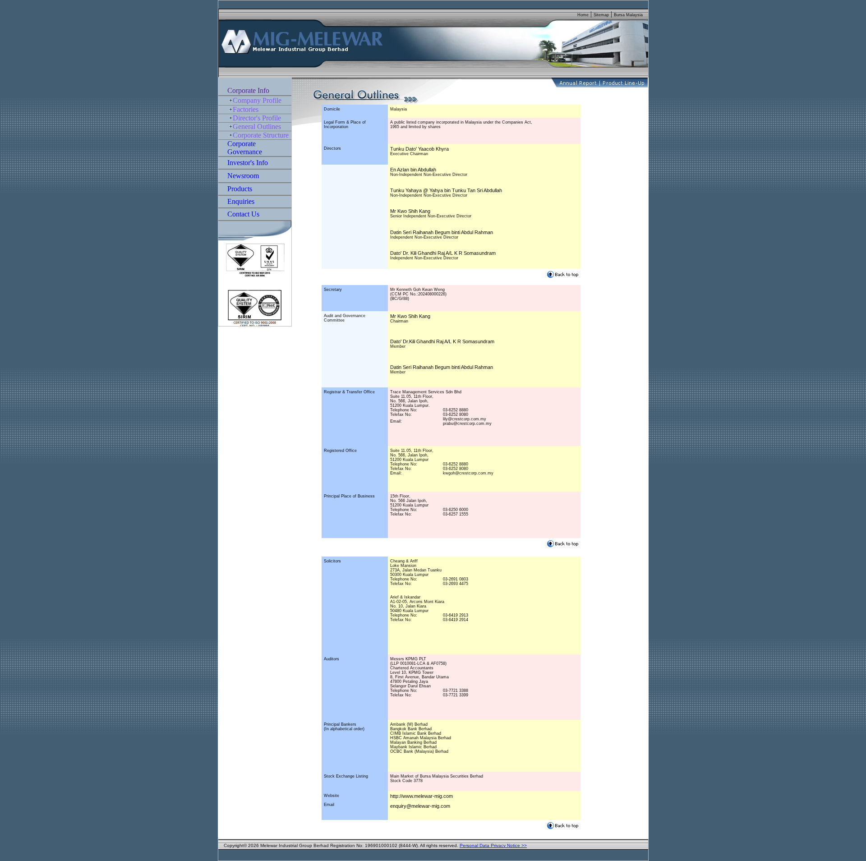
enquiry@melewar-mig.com (420, 806)
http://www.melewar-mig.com (421, 796)
